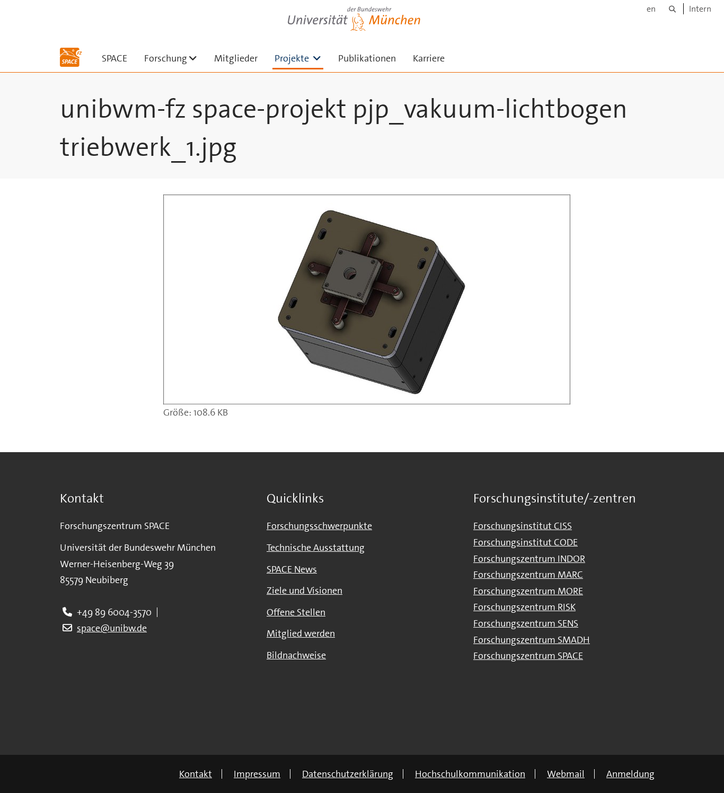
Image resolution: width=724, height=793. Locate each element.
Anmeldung (630, 774)
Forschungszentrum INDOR (529, 558)
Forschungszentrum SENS (525, 623)
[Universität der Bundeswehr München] (354, 17)
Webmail (566, 774)
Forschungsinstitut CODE (525, 542)
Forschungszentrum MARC (528, 574)
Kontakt (195, 774)
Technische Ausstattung (316, 547)
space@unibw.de (112, 628)
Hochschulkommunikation (470, 774)
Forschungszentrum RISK (524, 607)
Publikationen (367, 58)
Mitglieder (236, 58)
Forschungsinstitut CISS (522, 525)
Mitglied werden (301, 633)
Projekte (299, 58)
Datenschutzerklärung (347, 774)
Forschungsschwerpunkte (319, 525)
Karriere (429, 58)
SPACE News (292, 569)
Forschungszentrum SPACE (528, 655)
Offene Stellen (296, 612)
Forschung (175, 58)
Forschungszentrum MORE (528, 591)
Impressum (257, 774)
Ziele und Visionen (304, 590)
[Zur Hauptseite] (71, 57)
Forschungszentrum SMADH (531, 639)
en (651, 8)
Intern (700, 8)
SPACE (114, 58)
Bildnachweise (296, 655)
